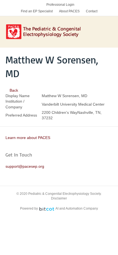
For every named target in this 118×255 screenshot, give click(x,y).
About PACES (69, 11)
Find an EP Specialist (37, 11)
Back (13, 90)
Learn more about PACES (27, 137)
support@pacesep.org (24, 166)
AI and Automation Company (76, 208)
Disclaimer (59, 198)
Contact (91, 11)
